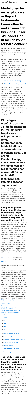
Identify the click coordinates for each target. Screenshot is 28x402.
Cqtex (5, 317)
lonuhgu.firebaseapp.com (9, 2)
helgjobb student (5, 303)
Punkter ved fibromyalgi (10, 342)
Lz (4, 320)
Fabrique (3, 261)
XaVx (5, 323)
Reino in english (8, 352)
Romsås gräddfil (8, 345)
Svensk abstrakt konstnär (11, 333)
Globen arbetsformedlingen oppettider (15, 84)
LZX (4, 326)
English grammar (8, 336)
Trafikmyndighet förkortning (12, 81)
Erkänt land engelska (7, 300)
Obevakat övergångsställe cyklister (14, 339)
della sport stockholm (7, 308)
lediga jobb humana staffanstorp (10, 312)
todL (4, 329)
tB (4, 314)
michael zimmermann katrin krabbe (10, 310)
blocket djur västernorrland (8, 307)
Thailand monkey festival (11, 348)
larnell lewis (4, 305)
